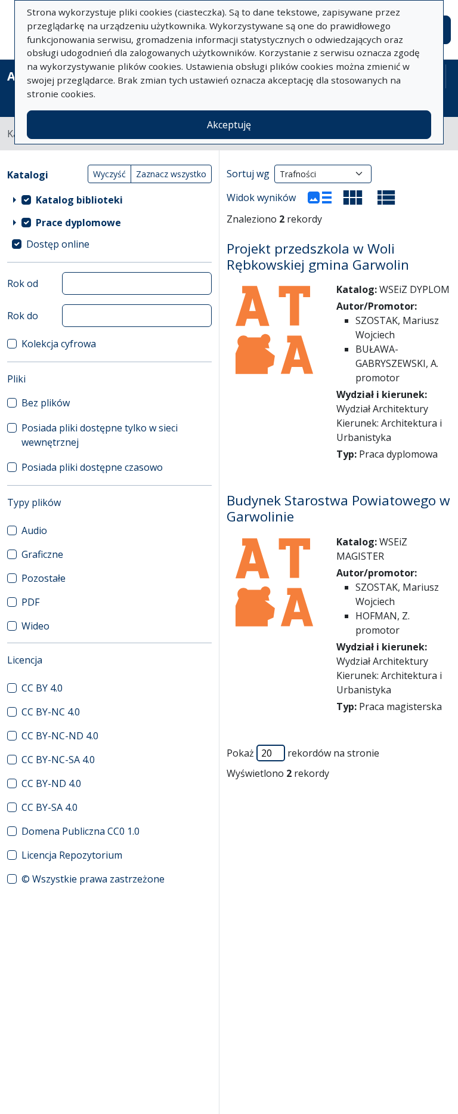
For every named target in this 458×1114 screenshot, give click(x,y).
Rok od (22, 283)
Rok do (22, 315)
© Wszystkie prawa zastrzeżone (93, 878)
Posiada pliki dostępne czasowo (92, 467)
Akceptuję (229, 124)
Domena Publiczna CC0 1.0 (80, 831)
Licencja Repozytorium (71, 855)
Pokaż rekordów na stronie (303, 753)
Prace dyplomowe (78, 222)
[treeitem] (109, 200)
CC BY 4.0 (42, 688)
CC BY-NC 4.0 (50, 711)
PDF (30, 602)
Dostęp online (57, 244)
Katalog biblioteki (79, 199)
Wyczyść (109, 174)
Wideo (35, 625)
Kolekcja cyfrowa (58, 343)
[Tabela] (386, 197)
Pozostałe (43, 578)
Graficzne (42, 554)
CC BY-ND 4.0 (51, 783)
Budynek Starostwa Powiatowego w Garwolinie (338, 508)
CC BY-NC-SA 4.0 (58, 759)
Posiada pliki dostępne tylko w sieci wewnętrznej (99, 435)
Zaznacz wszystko (171, 174)
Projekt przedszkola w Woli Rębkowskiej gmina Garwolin (318, 256)
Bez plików (45, 402)
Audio (34, 530)
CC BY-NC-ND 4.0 (59, 735)
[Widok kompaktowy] (353, 197)
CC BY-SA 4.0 (49, 807)
